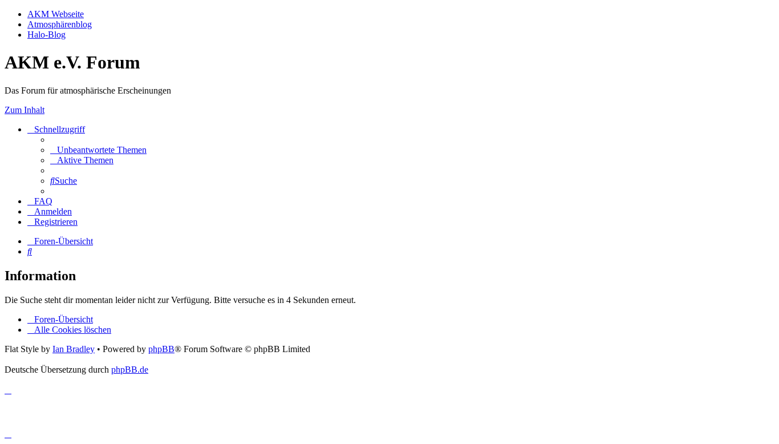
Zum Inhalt (24, 110)
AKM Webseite (55, 14)
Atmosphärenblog (59, 24)
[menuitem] (98, 150)
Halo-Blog (46, 34)
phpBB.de (129, 369)
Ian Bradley (73, 349)
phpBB (161, 349)
